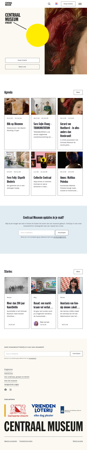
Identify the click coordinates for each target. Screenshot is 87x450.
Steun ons (22, 67)
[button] (56, 4)
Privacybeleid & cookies (25, 441)
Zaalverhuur (8, 373)
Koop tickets (68, 4)
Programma (8, 369)
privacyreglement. (60, 237)
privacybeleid (32, 358)
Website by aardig (78, 441)
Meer (78, 92)
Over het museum (10, 381)
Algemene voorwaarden (10, 441)
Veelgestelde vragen (11, 385)
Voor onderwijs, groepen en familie (16, 377)
